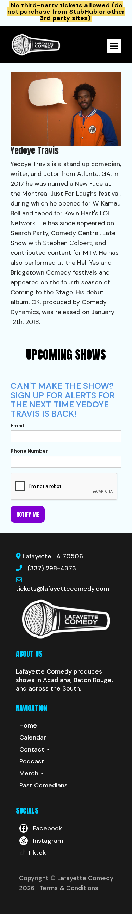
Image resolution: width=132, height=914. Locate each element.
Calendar (32, 737)
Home (28, 725)
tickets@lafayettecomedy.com (62, 588)
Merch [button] (29, 773)
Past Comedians (43, 785)
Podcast (31, 761)
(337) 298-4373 (51, 568)
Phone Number (29, 451)
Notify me (27, 514)
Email (17, 425)
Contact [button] (32, 749)
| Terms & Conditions (67, 888)
